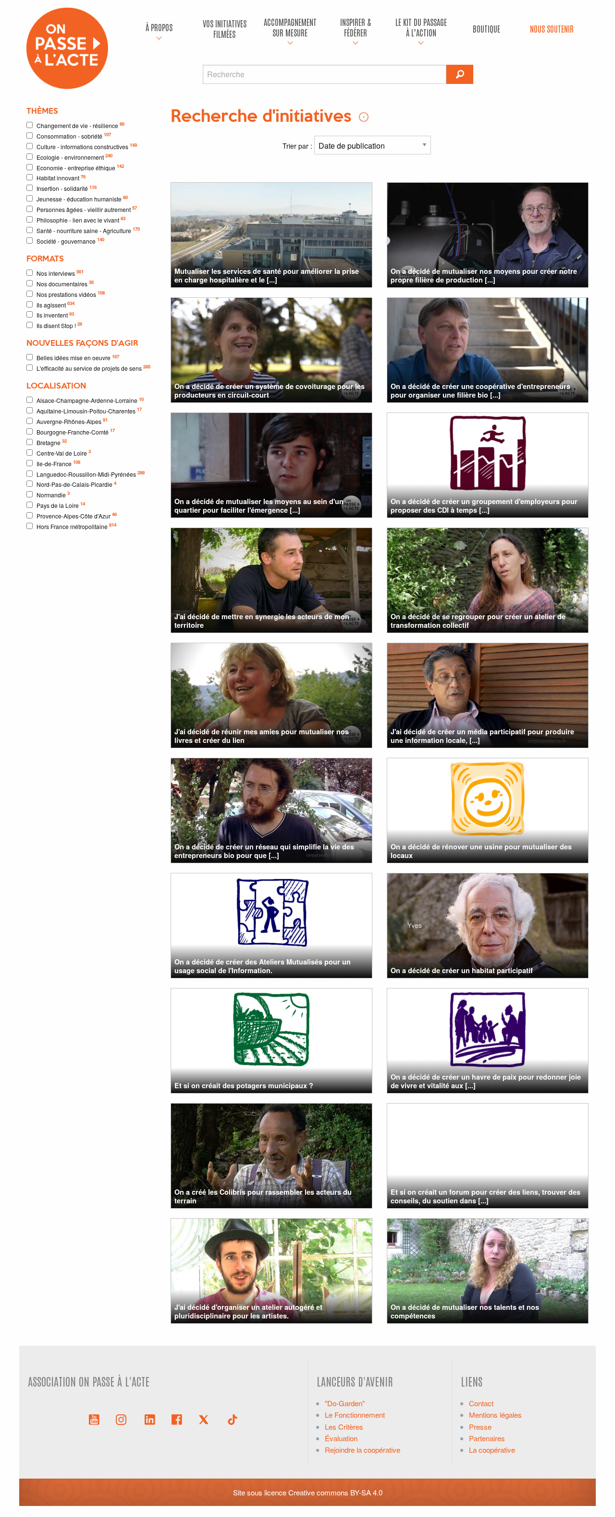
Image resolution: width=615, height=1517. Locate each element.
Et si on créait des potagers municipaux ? (243, 1085)
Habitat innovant (61, 177)
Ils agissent (55, 304)
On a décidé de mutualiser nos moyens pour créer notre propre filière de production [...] (484, 275)
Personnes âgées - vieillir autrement (87, 208)
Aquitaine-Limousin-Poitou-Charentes (89, 410)
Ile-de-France (58, 463)
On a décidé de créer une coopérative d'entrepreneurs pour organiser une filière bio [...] (480, 390)
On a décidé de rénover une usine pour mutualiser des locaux (481, 850)
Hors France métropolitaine (76, 525)
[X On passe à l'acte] (205, 1418)
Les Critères (344, 1427)
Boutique (486, 29)
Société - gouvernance (70, 240)
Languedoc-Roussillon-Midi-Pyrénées (91, 473)
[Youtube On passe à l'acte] (94, 1418)
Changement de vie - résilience (80, 124)
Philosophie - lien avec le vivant (81, 219)
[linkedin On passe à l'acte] (149, 1418)
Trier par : (298, 146)
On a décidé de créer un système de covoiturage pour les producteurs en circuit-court (269, 390)
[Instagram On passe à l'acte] (123, 1418)
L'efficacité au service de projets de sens (93, 367)
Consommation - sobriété (74, 135)
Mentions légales (495, 1415)
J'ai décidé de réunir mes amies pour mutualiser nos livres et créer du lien (261, 735)
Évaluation (341, 1438)
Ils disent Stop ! (59, 324)
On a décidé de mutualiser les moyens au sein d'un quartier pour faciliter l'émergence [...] (259, 505)
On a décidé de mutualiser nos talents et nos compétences (465, 1311)
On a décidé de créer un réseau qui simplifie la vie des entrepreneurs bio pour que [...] (264, 850)
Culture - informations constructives (87, 146)
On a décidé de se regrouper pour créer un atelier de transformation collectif (478, 620)
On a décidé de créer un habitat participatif (462, 970)
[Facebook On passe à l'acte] (176, 1418)
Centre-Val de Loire (64, 452)
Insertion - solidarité (67, 188)
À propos (159, 27)
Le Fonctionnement (355, 1415)
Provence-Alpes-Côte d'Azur (77, 515)
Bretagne (52, 442)
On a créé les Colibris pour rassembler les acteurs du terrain (263, 1196)
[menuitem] (159, 29)
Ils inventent (55, 314)
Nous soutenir (552, 29)
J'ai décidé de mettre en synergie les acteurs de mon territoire (261, 620)
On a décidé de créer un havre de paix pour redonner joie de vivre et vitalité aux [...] (486, 1081)
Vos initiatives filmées (224, 28)
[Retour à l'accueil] (67, 47)
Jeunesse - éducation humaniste (82, 198)
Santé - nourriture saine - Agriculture (88, 230)
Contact (481, 1403)
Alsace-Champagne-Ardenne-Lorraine (90, 400)
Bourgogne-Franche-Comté (76, 431)
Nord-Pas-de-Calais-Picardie (76, 484)
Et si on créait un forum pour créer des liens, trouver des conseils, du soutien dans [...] (485, 1196)
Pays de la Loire (61, 504)
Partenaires (487, 1438)
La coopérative (492, 1450)
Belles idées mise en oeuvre (78, 357)
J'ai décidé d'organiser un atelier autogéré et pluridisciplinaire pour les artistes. (248, 1311)
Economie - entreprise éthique (80, 167)
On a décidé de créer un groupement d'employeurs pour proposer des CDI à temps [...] (484, 505)
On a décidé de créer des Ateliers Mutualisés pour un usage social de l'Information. (262, 966)
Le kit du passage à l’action (421, 27)
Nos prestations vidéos (71, 293)
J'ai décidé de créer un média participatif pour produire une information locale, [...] (482, 735)
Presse (480, 1427)
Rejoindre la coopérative (362, 1450)
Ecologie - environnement (74, 156)
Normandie (53, 494)
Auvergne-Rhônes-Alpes (72, 420)
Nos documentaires (65, 283)
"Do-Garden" (345, 1403)
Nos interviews (60, 272)
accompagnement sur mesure (290, 27)
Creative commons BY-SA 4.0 (335, 1492)
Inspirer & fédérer (355, 27)
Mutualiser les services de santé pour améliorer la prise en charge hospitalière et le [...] (266, 275)
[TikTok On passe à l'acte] (232, 1418)
